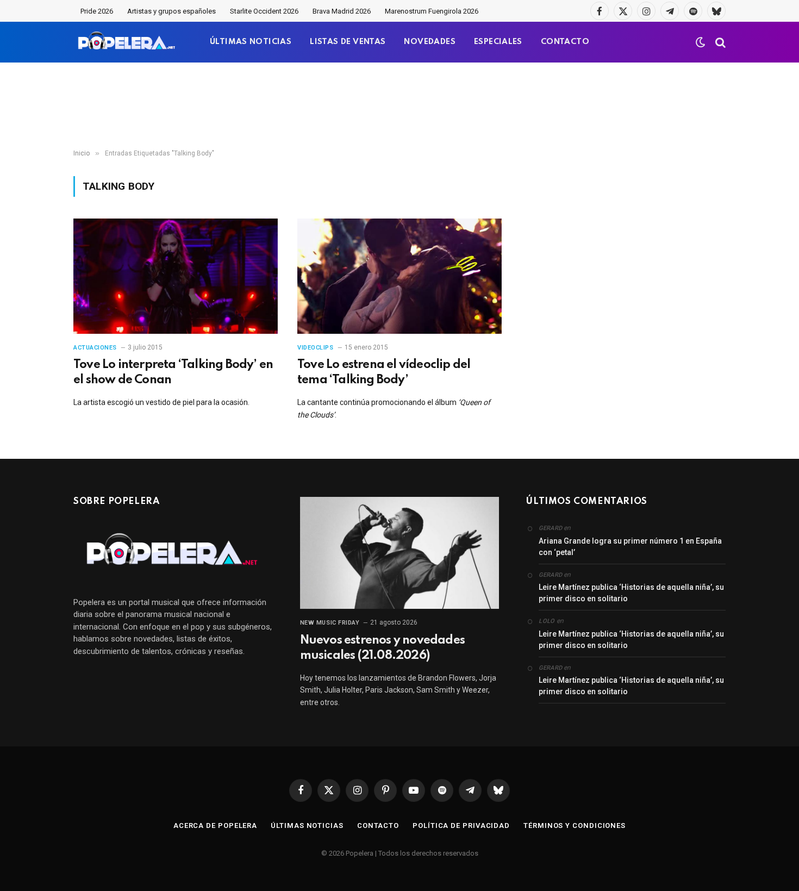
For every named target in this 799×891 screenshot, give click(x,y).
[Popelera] (127, 42)
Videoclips (315, 347)
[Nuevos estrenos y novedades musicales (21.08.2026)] (400, 553)
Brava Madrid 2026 (342, 11)
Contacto (378, 825)
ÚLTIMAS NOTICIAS (250, 42)
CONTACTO (565, 42)
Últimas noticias (307, 825)
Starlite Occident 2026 (264, 11)
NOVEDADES (429, 42)
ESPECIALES (498, 42)
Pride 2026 (96, 11)
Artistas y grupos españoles (171, 11)
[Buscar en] (719, 42)
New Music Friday (330, 622)
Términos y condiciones (574, 825)
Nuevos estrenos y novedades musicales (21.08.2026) (382, 648)
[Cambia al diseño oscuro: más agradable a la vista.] (700, 42)
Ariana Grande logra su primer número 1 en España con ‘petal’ (630, 547)
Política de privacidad (461, 825)
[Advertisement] (399, 106)
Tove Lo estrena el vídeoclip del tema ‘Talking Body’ (383, 372)
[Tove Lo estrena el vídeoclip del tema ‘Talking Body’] (399, 276)
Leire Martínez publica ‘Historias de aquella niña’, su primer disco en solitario (631, 593)
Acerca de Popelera (215, 825)
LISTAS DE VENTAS (347, 42)
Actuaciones (95, 347)
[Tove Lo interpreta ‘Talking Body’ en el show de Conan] (175, 276)
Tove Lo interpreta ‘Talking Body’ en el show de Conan (173, 372)
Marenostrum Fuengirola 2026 (431, 11)
